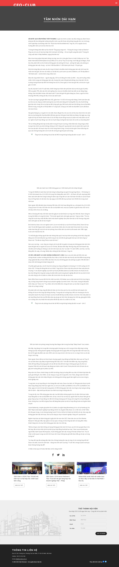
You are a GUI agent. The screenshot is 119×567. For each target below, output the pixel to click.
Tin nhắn (72, 528)
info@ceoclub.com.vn (21, 559)
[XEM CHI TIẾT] (19, 487)
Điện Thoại (73, 520)
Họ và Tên (72, 516)
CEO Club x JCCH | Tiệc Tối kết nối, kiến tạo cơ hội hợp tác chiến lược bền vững (26, 478)
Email (71, 524)
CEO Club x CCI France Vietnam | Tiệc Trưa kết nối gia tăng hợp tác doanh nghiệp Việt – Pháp (58, 478)
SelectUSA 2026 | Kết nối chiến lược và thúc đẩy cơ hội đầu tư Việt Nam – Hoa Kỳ (92, 478)
